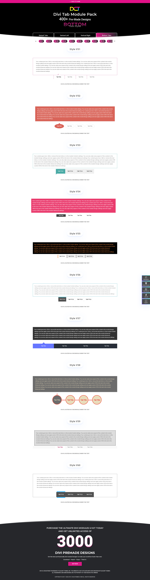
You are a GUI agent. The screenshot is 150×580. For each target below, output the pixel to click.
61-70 (87, 41)
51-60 (79, 41)
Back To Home (75, 1)
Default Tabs (43, 35)
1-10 (41, 41)
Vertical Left (64, 35)
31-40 (64, 41)
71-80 (95, 41)
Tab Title (58, 77)
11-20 (49, 41)
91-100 (110, 41)
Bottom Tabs (106, 35)
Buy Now (75, 564)
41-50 (72, 41)
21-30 (57, 41)
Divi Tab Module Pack (75, 14)
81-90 (102, 41)
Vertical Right (85, 35)
